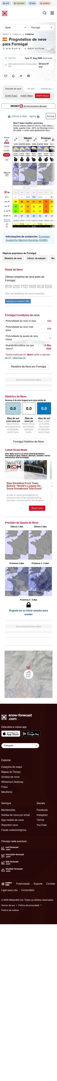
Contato (50, 883)
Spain (17, 34)
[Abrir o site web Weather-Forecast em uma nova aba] (44, 3)
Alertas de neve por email (15, 815)
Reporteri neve (9, 825)
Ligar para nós (9, 890)
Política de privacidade (28, 905)
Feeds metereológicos (13, 830)
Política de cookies (10, 910)
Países (6, 34)
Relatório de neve (13, 258)
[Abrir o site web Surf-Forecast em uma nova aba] (6, 3)
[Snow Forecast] (5, 13)
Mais (7, 175)
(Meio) (27, 95)
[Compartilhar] (21, 76)
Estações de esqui (11, 767)
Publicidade (23, 883)
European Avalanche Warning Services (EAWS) (28, 238)
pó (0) (8, 357)
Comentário (27, 890)
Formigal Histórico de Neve (28, 441)
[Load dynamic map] (28, 674)
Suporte (38, 883)
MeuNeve (6, 792)
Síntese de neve (10, 777)
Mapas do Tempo (11, 772)
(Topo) (11, 95)
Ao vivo (31, 88)
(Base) (42, 95)
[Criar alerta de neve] (13, 76)
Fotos (4, 787)
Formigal (29, 34)
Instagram (42, 815)
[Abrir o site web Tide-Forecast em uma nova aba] (32, 3)
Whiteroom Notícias (12, 782)
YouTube (42, 825)
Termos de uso (8, 905)
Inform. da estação (36, 258)
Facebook (42, 810)
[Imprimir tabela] (28, 76)
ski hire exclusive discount (35, 105)
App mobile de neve (12, 820)
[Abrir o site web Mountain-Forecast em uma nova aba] (19, 3)
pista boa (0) (19, 357)
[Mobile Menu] (52, 13)
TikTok (40, 820)
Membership (8, 810)
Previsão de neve (13, 88)
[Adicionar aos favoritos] (6, 76)
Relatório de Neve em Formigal (28, 366)
